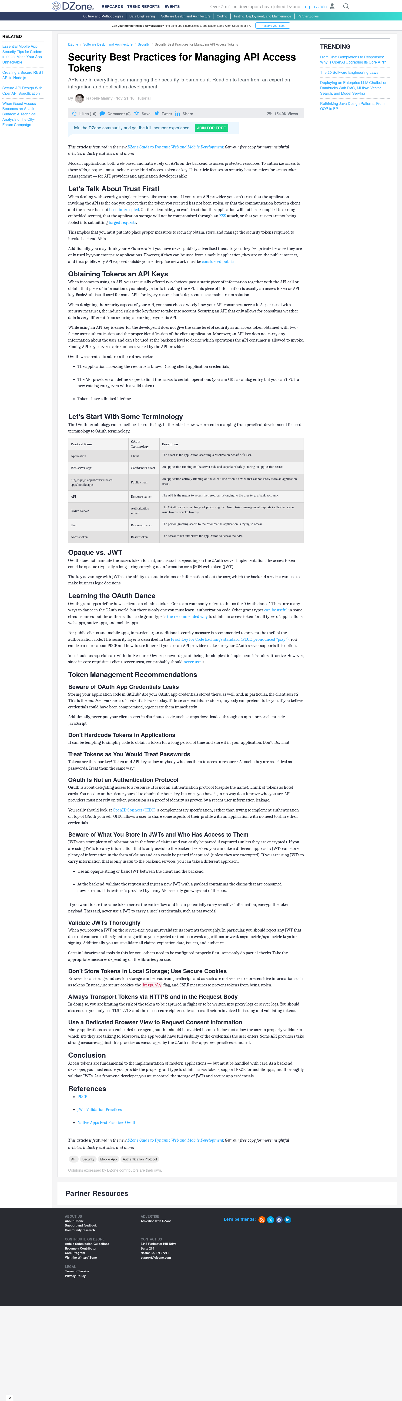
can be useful (276, 610)
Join (322, 6)
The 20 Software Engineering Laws (349, 72)
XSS (222, 215)
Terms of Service (77, 1271)
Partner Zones (308, 16)
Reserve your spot (273, 25)
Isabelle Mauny (99, 98)
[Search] (346, 6)
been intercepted (124, 209)
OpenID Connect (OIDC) (134, 810)
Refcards (112, 6)
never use (192, 661)
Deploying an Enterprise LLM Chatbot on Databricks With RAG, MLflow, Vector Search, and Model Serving (353, 88)
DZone (73, 44)
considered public (218, 261)
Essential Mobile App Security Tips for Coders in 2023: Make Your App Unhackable (22, 54)
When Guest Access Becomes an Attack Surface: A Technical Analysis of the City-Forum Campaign (19, 114)
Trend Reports (143, 6)
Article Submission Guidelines (87, 1243)
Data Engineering (142, 16)
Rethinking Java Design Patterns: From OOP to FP (352, 106)
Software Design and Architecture (186, 16)
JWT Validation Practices (99, 1109)
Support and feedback (81, 1225)
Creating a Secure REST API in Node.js (23, 75)
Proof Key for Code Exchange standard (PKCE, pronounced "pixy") (230, 639)
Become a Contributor (81, 1248)
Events (172, 6)
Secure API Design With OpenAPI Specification (22, 90)
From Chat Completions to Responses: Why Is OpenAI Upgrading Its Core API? (353, 59)
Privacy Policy (75, 1276)
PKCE (82, 1096)
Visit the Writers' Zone (81, 1257)
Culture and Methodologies (103, 16)
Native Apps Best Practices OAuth (107, 1122)
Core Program (75, 1252)
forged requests (122, 222)
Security (144, 44)
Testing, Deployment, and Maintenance (262, 16)
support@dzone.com (156, 1257)
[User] (332, 6)
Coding (222, 16)
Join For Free (211, 128)
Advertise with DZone (156, 1221)
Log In (308, 6)
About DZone (74, 1221)
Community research (80, 1230)
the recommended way (187, 616)
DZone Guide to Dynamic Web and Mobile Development (175, 147)
